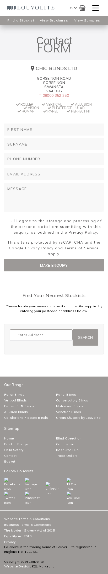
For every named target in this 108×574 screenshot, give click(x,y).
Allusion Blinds (16, 412)
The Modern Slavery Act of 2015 (29, 530)
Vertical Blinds (15, 400)
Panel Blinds (66, 394)
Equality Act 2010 (17, 536)
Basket (9, 461)
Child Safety (14, 450)
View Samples (87, 20)
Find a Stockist (20, 20)
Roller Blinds (14, 394)
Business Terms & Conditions (27, 525)
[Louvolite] (31, 8)
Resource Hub (67, 450)
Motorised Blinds (69, 406)
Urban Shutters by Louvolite (78, 418)
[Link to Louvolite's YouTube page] (68, 498)
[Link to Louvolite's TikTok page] (68, 484)
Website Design (17, 566)
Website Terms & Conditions (27, 519)
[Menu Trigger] (95, 8)
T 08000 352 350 (54, 95)
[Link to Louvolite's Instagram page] (26, 484)
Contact (10, 456)
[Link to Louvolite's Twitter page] (5, 498)
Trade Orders (67, 456)
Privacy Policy (39, 248)
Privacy (9, 542)
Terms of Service (81, 248)
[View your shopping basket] (82, 8)
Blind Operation (69, 438)
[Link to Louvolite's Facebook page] (5, 484)
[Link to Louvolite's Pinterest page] (26, 498)
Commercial (65, 444)
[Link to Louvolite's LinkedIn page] (47, 489)
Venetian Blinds (68, 412)
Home (9, 438)
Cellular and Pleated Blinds (26, 418)
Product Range (16, 444)
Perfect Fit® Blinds (19, 406)
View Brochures (54, 20)
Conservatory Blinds (72, 400)
